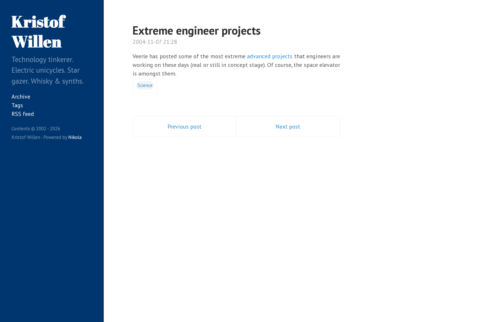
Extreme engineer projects (197, 30)
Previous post (184, 126)
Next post (288, 126)
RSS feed (23, 114)
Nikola (75, 137)
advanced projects (270, 56)
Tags (17, 105)
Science (144, 85)
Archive (21, 96)
